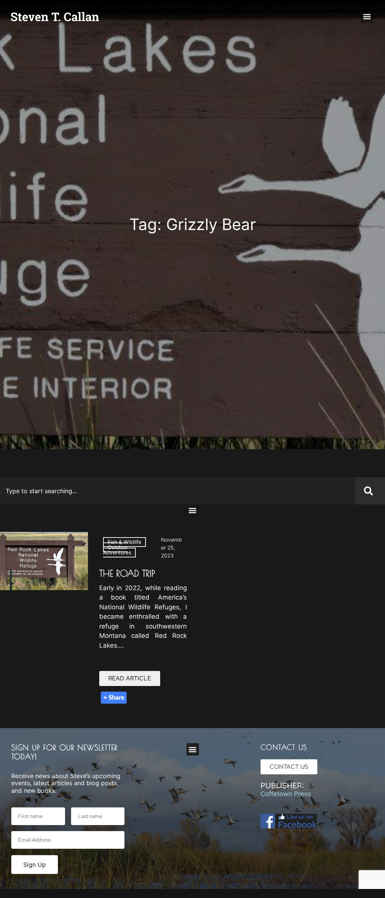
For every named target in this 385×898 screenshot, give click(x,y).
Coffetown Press (286, 794)
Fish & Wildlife (124, 542)
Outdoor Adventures (117, 550)
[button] (367, 17)
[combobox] (177, 490)
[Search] (370, 490)
